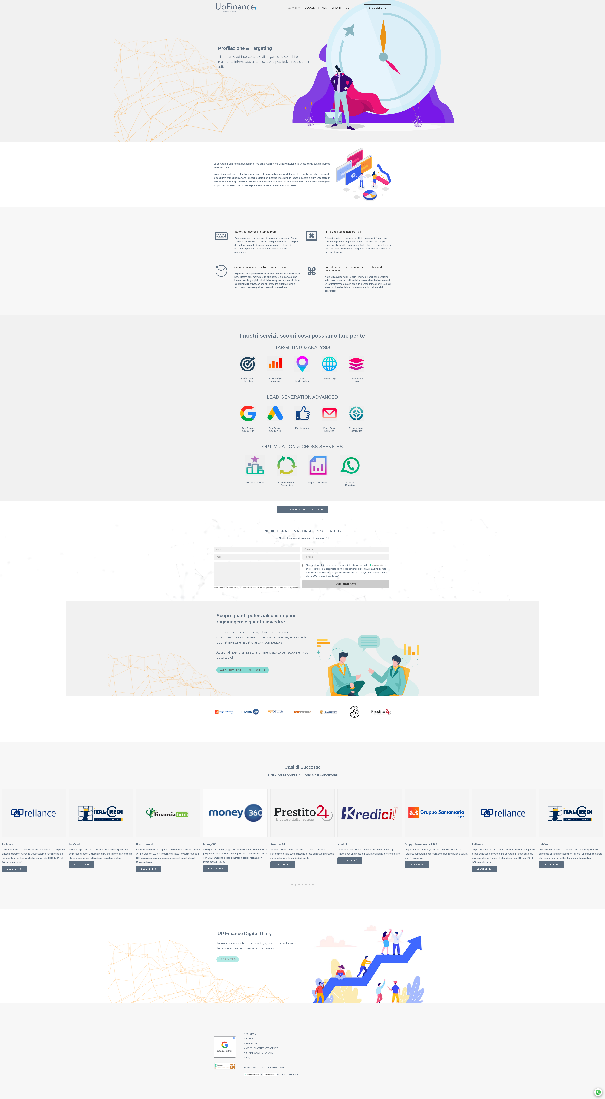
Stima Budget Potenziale (275, 379)
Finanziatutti (77, 844)
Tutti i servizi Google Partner (302, 510)
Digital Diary (253, 1043)
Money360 (142, 844)
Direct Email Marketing (329, 429)
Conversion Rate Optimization (286, 484)
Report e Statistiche (318, 482)
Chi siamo (251, 1034)
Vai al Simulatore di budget (241, 670)
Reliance (410, 844)
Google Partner (316, 7)
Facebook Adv (302, 428)
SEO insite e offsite (254, 482)
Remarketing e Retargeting (356, 429)
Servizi (292, 7)
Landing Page (329, 378)
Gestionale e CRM (356, 380)
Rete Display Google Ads (275, 429)
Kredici (275, 844)
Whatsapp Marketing (350, 484)
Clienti (336, 7)
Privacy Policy (377, 565)
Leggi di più (14, 865)
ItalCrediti (8, 844)
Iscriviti (227, 959)
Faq (248, 1058)
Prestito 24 (210, 844)
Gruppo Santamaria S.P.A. (354, 844)
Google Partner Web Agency (262, 1048)
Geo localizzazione (302, 380)
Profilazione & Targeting (248, 379)
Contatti (352, 7)
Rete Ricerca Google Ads (248, 429)
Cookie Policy (269, 1074)
